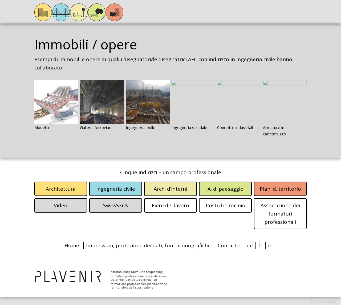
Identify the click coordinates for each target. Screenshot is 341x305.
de (250, 245)
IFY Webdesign (325, 301)
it (269, 245)
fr (260, 245)
